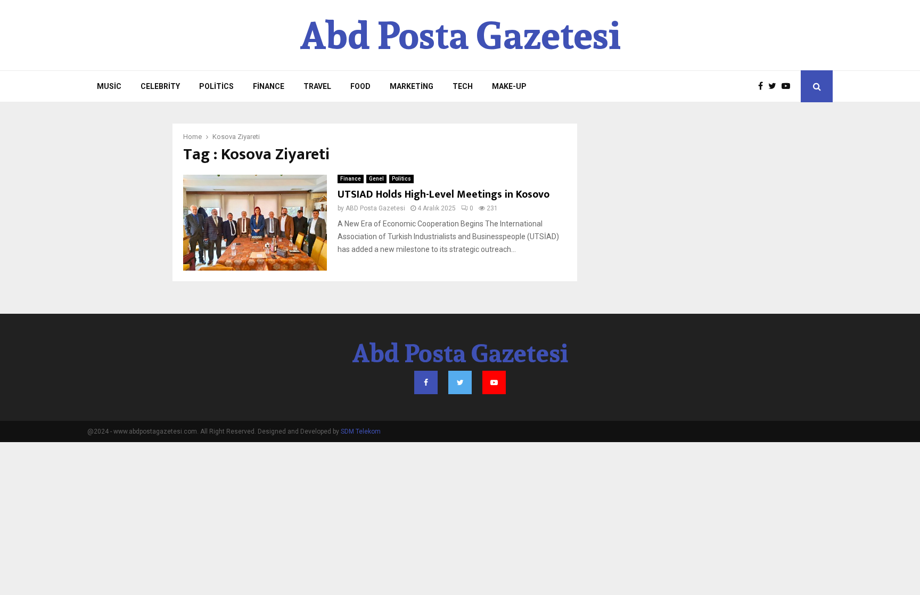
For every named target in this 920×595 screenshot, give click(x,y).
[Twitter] (775, 86)
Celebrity (160, 86)
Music (109, 86)
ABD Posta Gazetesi (375, 208)
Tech (463, 86)
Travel (317, 86)
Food (360, 86)
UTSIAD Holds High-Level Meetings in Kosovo (443, 194)
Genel (376, 179)
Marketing (411, 86)
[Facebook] (763, 86)
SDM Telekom (361, 431)
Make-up (509, 86)
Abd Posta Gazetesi (460, 35)
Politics (216, 86)
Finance (268, 86)
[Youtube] (788, 86)
